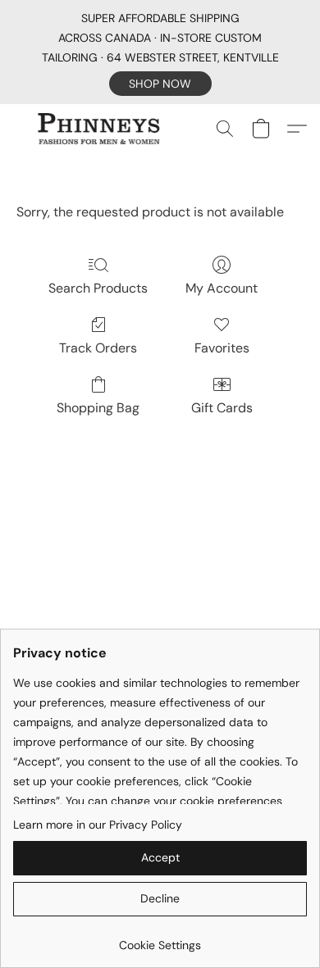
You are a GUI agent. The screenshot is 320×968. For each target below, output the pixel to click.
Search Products (98, 288)
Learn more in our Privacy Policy (97, 824)
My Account (221, 288)
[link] (160, 939)
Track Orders (98, 348)
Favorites (221, 348)
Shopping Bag (98, 407)
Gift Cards (222, 407)
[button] (160, 83)
